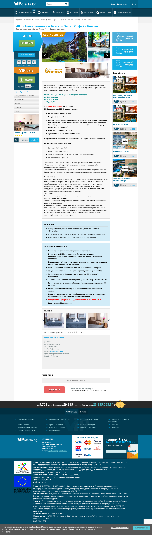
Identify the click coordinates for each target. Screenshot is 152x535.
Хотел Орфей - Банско (23, 92)
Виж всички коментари (75, 380)
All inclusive (105, 12)
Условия (18, 103)
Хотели (83, 412)
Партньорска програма (27, 430)
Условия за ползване (57, 428)
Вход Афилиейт (55, 430)
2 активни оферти (34, 140)
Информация (19, 100)
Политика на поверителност (59, 419)
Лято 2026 (45, 12)
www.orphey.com (56, 351)
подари (29, 79)
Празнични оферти (87, 425)
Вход (113, 4)
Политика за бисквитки (89, 419)
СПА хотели (89, 12)
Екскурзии (115, 428)
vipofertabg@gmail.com (57, 451)
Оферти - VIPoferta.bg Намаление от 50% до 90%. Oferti (25, 4)
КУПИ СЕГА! (27, 43)
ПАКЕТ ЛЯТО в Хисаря (121, 151)
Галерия (18, 107)
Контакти (18, 111)
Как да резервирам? (26, 55)
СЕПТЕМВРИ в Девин (120, 124)
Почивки (114, 425)
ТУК (100, 237)
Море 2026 (60, 12)
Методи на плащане (87, 428)
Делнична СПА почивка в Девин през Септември (122, 96)
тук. (82, 529)
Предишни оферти (56, 425)
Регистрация (122, 4)
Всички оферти (27, 11)
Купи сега (54, 389)
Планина (74, 12)
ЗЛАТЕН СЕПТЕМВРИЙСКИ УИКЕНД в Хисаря (122, 180)
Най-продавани (124, 12)
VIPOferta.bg (71, 412)
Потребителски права (26, 419)
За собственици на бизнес (27, 428)
